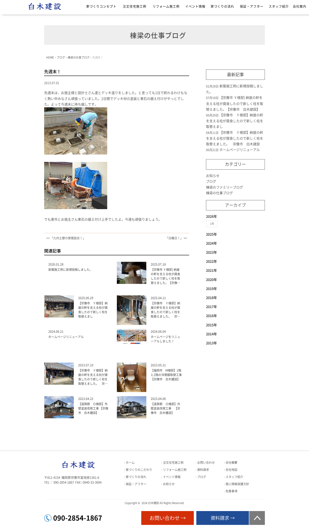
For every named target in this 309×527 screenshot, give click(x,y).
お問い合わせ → (167, 517)
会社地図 (231, 469)
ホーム (130, 462)
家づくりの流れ (222, 6)
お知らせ (212, 175)
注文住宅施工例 (134, 6)
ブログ (211, 181)
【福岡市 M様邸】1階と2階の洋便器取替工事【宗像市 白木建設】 (166, 375)
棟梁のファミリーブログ (224, 187)
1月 (212, 223)
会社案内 (299, 6)
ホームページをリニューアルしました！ (165, 339)
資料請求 (203, 469)
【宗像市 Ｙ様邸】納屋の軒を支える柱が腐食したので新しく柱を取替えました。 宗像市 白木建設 (165, 310)
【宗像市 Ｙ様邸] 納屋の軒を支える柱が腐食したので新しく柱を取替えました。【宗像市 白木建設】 (166, 276)
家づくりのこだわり (139, 469)
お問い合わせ (206, 462)
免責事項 (231, 491)
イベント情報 (195, 6)
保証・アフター (251, 6)
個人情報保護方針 (237, 483)
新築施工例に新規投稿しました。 (70, 269)
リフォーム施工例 (166, 6)
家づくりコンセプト (101, 6)
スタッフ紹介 (279, 6)
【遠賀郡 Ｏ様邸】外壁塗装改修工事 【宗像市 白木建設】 (93, 408)
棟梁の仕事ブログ (219, 193)
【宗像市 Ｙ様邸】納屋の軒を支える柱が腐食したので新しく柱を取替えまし (93, 310)
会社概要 (231, 462)
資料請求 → (223, 518)
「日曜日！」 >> (176, 238)
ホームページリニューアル (66, 336)
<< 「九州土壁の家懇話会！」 (66, 238)
